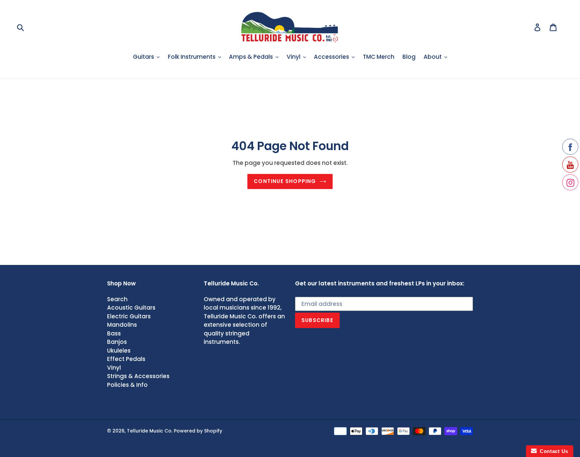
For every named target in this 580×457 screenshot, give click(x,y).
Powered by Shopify (198, 430)
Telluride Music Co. (150, 430)
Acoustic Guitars (131, 308)
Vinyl (114, 368)
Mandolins (122, 325)
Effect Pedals (126, 359)
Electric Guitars (129, 316)
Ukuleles (119, 351)
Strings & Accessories (138, 376)
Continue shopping (285, 181)
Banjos (117, 342)
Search (117, 299)
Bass (114, 333)
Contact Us (552, 451)
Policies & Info (127, 385)
